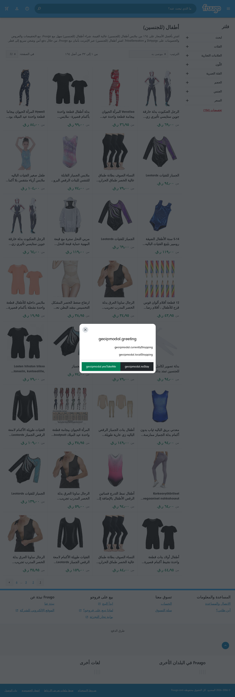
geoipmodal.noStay (137, 366)
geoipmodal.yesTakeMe (101, 366)
